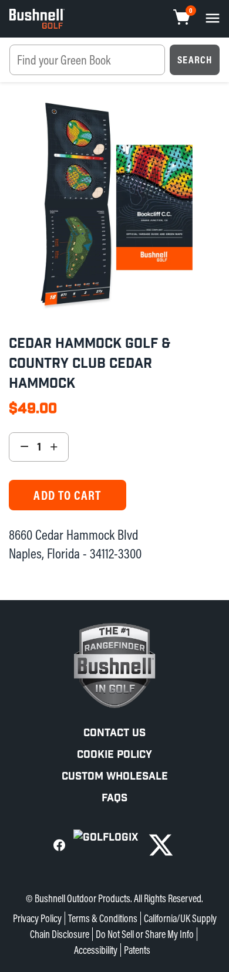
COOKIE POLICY (114, 754)
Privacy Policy (37, 918)
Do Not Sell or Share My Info (145, 934)
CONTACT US (114, 733)
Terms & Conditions (102, 918)
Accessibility (95, 950)
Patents (137, 950)
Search (194, 59)
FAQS (114, 798)
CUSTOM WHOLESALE (115, 776)
